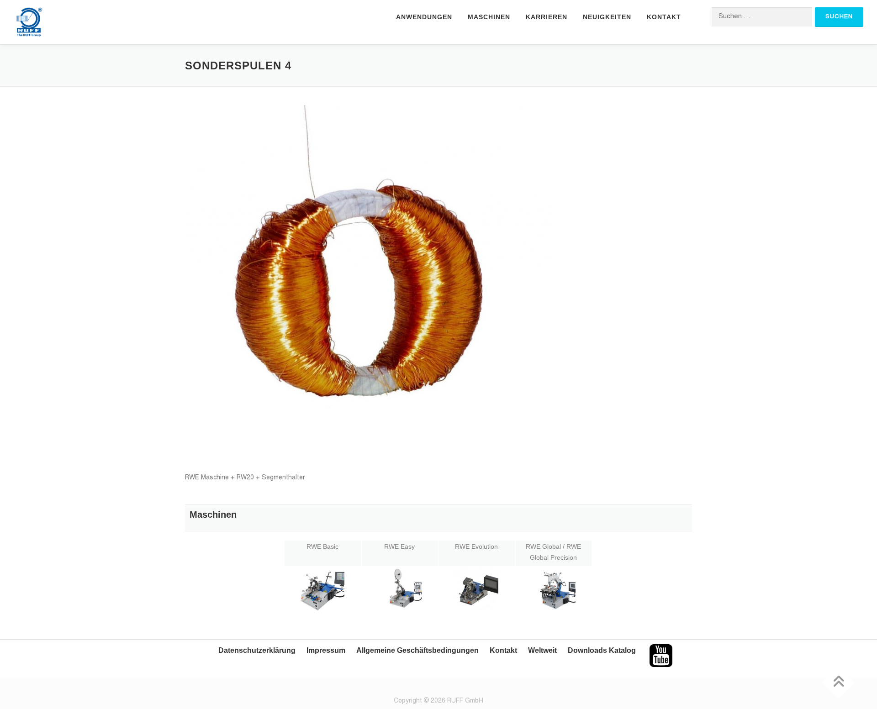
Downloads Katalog (602, 650)
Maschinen (489, 17)
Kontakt (664, 17)
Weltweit (542, 650)
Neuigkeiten (607, 17)
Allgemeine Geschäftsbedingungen (417, 650)
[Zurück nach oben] (838, 682)
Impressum (325, 650)
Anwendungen (424, 17)
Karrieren (546, 17)
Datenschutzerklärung (257, 650)
